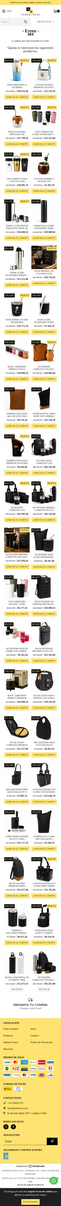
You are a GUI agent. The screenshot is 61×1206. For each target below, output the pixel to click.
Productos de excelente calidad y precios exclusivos (30, 2)
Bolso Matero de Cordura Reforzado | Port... (44, 603)
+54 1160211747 (15, 1103)
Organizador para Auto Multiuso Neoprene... (44, 743)
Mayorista (8, 1049)
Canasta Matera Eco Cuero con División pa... (44, 790)
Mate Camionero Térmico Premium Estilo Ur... (17, 696)
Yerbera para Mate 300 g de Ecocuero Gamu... (17, 415)
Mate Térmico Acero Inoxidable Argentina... (17, 321)
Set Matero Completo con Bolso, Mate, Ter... (44, 978)
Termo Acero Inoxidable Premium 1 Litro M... (17, 274)
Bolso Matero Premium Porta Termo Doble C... (17, 884)
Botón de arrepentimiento (30, 1185)
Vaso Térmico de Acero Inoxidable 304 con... (44, 133)
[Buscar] (25, 22)
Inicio (33, 1029)
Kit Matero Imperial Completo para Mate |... (17, 555)
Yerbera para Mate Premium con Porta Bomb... (17, 462)
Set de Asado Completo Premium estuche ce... (17, 743)
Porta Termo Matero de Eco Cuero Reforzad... (17, 837)
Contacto (34, 1035)
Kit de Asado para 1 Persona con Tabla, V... (44, 696)
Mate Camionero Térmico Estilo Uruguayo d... (17, 368)
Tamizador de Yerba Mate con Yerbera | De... (44, 415)
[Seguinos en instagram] (5, 1126)
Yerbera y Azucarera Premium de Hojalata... (17, 931)
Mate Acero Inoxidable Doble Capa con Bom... (44, 321)
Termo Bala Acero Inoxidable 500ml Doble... (44, 227)
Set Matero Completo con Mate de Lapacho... (44, 368)
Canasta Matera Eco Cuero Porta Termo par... (44, 884)
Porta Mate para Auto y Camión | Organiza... (44, 931)
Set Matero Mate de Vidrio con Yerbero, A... (17, 649)
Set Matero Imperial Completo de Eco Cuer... (44, 509)
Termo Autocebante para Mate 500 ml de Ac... (17, 227)
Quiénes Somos (10, 1042)
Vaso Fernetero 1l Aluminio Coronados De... (17, 86)
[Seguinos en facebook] (13, 1126)
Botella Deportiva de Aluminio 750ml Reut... (17, 978)
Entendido (30, 1202)
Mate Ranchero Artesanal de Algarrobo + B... (17, 133)
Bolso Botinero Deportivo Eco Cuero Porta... (44, 649)
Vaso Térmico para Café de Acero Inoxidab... (16, 180)
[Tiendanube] (30, 1167)
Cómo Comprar (10, 1029)
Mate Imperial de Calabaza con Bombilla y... (44, 272)
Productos (8, 1035)
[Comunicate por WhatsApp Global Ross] (53, 1180)
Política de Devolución (41, 1042)
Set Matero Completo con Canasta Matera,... (17, 509)
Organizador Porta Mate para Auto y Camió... (17, 790)
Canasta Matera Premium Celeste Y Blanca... (44, 86)
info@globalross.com (17, 1108)
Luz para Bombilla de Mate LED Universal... (44, 180)
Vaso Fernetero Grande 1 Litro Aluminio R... (17, 603)
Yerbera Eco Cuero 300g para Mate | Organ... (44, 837)
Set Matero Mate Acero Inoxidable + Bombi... (44, 556)
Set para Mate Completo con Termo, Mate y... (44, 462)
